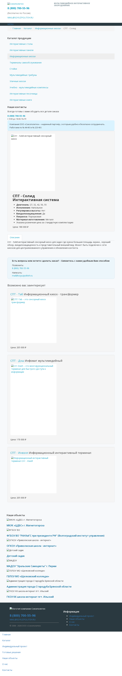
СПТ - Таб (16, 294)
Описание (15, 237)
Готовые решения (11, 652)
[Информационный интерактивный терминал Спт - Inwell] (33, 474)
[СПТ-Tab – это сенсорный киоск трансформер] (33, 320)
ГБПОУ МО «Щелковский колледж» (28, 576)
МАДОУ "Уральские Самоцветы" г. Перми (31, 566)
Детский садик (16, 556)
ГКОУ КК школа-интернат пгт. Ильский (30, 596)
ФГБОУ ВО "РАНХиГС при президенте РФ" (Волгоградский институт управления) (55, 535)
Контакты (74, 624)
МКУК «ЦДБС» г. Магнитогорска (25, 525)
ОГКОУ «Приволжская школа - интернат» (31, 545)
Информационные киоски (48, 28)
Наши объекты (76, 619)
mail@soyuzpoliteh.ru (22, 275)
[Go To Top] (0, 674)
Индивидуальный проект (81, 616)
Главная (16, 28)
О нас (72, 621)
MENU (10, 24)
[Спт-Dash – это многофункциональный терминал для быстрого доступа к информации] (33, 399)
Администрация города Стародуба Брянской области (39, 586)
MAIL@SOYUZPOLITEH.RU (20, 17)
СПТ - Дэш (17, 360)
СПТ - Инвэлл (19, 453)
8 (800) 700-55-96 (18, 8)
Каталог (28, 28)
